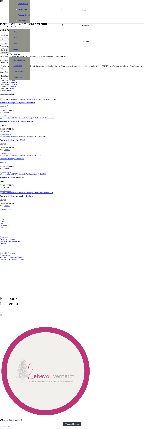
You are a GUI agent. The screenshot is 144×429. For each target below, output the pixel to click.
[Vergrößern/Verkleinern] (1, 426)
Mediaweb (18, 420)
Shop (2, 219)
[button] (5, 116)
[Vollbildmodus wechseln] (3, 426)
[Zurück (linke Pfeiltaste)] (1, 428)
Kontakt (3, 243)
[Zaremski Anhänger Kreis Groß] (23, 155)
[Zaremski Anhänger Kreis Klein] (23, 174)
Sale (1, 227)
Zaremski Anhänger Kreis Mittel (12, 140)
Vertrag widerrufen (72, 424)
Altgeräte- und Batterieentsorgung (12, 259)
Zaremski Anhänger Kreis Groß (12, 159)
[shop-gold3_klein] (3, 321)
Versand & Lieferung (7, 253)
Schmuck (3, 221)
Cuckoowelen (5, 225)
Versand (7, 112)
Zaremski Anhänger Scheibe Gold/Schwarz (16, 121)
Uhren (2, 223)
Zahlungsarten (5, 255)
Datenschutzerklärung (8, 239)
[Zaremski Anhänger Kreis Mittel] (23, 137)
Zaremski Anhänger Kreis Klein (12, 177)
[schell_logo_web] (38, 35)
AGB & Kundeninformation (10, 241)
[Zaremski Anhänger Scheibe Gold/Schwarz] (27, 118)
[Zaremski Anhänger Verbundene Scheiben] (26, 193)
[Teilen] (5, 426)
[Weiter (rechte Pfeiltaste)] (3, 428)
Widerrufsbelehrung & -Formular (11, 257)
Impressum (4, 237)
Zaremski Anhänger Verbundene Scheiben (16, 196)
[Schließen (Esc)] (8, 426)
